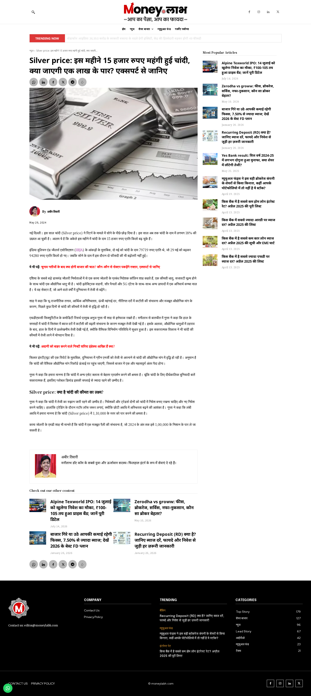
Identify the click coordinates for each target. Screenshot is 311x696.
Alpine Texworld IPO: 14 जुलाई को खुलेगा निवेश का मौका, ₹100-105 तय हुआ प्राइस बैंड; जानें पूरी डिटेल (80, 510)
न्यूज (31, 50)
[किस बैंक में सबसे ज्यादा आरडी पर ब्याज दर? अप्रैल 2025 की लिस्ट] (210, 223)
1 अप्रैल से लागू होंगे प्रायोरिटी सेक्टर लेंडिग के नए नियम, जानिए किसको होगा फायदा (116, 38)
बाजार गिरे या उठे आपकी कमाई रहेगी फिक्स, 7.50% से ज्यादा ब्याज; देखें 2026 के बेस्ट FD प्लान (81, 540)
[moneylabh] (155, 12)
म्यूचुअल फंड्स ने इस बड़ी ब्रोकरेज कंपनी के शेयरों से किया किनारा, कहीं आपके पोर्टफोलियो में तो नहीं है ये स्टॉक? (248, 183)
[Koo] (82, 82)
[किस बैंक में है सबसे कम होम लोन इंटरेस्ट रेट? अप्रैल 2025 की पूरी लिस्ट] (210, 205)
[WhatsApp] (33, 82)
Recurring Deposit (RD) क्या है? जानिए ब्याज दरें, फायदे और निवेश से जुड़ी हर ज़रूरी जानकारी (165, 540)
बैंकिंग (162, 610)
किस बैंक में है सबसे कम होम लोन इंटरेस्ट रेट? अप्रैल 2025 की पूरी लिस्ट (248, 203)
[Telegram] (72, 82)
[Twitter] (278, 12)
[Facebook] (249, 12)
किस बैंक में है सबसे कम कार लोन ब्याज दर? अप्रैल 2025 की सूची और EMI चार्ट (248, 240)
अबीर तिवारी (53, 211)
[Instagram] (259, 12)
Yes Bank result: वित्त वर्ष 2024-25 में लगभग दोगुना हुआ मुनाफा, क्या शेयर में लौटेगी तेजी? (248, 160)
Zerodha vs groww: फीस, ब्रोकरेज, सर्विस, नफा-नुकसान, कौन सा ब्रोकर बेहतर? (164, 507)
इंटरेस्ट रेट (165, 646)
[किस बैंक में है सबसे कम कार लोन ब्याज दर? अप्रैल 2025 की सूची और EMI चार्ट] (210, 242)
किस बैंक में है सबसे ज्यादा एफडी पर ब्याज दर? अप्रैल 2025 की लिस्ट (246, 258)
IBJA (79, 249)
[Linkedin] (268, 12)
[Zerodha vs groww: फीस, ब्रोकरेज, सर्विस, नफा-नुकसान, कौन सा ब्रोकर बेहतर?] (121, 505)
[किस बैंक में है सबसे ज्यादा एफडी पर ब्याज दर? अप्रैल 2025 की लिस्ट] (210, 260)
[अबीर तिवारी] (35, 211)
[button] (33, 12)
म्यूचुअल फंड (166, 628)
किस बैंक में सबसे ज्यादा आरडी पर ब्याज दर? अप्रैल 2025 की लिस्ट (248, 222)
